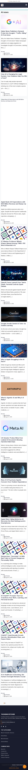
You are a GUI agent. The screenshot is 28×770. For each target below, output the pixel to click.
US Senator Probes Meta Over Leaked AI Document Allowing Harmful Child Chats (12, 440)
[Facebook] (1, 726)
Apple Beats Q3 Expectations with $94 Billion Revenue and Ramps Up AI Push (13, 204)
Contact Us (3, 751)
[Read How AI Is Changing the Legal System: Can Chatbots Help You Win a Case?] (14, 65)
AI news (3, 51)
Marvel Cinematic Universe (7, 732)
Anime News (4, 735)
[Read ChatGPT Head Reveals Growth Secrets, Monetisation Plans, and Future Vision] (14, 626)
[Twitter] (3, 726)
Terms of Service (5, 757)
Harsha (8, 53)
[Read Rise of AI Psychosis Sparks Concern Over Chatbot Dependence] (14, 470)
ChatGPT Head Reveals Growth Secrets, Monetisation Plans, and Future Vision (13, 637)
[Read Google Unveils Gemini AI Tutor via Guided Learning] (14, 314)
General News (4, 741)
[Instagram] (5, 726)
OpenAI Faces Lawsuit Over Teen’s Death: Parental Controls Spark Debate (13, 284)
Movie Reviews (4, 738)
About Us (3, 749)
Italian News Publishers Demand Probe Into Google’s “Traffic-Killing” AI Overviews (14, 33)
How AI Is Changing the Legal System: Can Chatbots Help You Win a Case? (14, 76)
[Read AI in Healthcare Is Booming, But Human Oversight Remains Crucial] (14, 666)
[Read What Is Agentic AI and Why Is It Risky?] (14, 389)
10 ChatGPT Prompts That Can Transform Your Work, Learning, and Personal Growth (14, 597)
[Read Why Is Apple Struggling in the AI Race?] (14, 351)
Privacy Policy (4, 753)
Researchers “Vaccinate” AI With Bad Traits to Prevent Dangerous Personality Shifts (13, 558)
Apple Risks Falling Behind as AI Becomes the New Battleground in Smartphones (13, 521)
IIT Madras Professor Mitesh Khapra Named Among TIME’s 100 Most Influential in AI (13, 243)
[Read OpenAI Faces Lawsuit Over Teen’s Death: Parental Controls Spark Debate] (14, 273)
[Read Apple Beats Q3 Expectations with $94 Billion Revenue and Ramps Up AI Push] (14, 149)
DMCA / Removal (5, 755)
